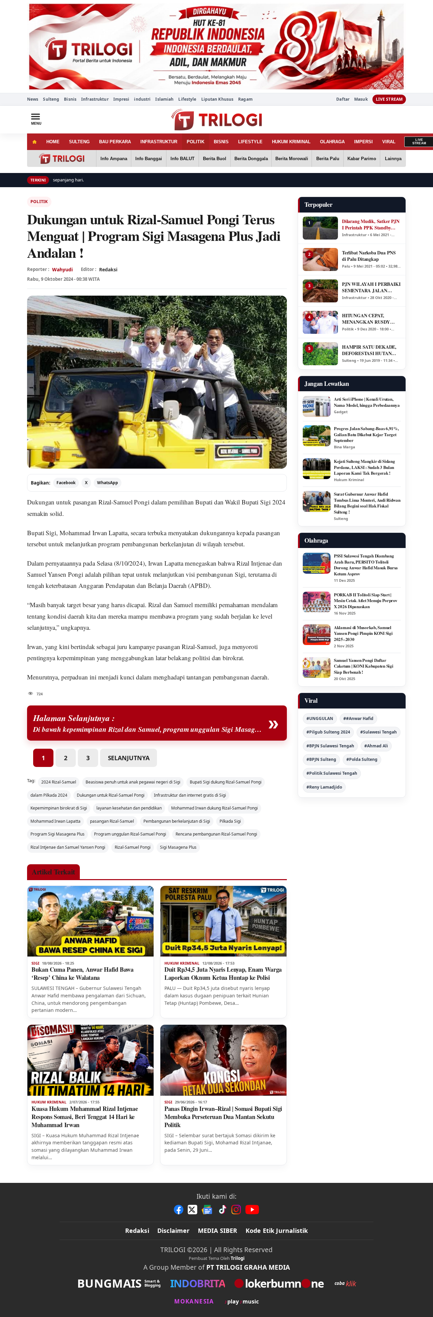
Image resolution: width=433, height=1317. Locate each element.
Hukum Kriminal (182, 963)
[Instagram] (236, 1209)
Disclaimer (173, 1230)
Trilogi (238, 1258)
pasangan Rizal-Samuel (112, 821)
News (32, 99)
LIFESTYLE (250, 141)
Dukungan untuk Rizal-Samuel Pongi (110, 795)
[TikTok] (222, 1209)
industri (142, 99)
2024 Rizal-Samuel (58, 782)
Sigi (35, 963)
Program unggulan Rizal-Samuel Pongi (130, 834)
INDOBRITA (197, 1283)
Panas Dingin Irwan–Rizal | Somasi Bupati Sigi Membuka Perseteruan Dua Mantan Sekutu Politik (223, 1116)
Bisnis (70, 99)
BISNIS (221, 141)
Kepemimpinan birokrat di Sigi (58, 808)
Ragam (245, 99)
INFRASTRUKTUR (158, 141)
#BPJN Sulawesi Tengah (330, 746)
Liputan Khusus (217, 99)
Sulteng (51, 99)
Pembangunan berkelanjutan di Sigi (176, 821)
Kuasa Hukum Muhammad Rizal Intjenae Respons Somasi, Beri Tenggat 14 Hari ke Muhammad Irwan (84, 1116)
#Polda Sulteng (362, 759)
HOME (53, 141)
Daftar (342, 99)
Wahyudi (62, 269)
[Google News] (207, 1209)
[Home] (34, 141)
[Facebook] (178, 1209)
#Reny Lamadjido (324, 787)
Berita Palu (327, 158)
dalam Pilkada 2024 (48, 795)
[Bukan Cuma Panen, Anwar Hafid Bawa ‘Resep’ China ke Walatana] (90, 921)
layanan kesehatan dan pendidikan (129, 808)
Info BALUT (182, 158)
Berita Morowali (291, 158)
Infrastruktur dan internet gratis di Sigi (190, 795)
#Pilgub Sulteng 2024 (328, 732)
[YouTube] (252, 1209)
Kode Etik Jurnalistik (277, 1230)
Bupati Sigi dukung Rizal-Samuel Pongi (225, 782)
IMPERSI (363, 141)
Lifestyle (187, 99)
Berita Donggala (251, 158)
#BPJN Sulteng (321, 759)
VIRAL (388, 141)
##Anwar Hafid (358, 718)
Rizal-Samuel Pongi (133, 847)
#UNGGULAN (319, 718)
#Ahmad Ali (376, 746)
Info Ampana (113, 158)
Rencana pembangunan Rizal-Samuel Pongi (216, 834)
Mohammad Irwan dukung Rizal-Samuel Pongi (214, 808)
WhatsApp (107, 483)
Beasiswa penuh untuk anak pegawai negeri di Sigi (133, 782)
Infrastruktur (95, 99)
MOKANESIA (194, 1301)
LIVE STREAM (389, 99)
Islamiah (164, 99)
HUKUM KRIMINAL (291, 141)
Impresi (121, 99)
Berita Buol (214, 158)
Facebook (65, 483)
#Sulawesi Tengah (378, 732)
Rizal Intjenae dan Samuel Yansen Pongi (67, 847)
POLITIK (195, 141)
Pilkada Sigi (230, 821)
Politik (39, 201)
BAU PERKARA (115, 141)
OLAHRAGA (332, 141)
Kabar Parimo (361, 158)
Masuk (361, 99)
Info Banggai (148, 158)
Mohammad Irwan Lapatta (55, 821)
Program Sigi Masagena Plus (57, 834)
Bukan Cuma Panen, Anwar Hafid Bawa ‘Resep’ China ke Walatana (82, 973)
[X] (192, 1209)
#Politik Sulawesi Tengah (331, 773)
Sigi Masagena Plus (178, 847)
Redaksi (137, 1230)
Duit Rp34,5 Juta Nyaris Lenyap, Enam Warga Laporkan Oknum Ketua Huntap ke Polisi (223, 973)
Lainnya (393, 158)
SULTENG (79, 141)
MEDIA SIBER (217, 1230)
